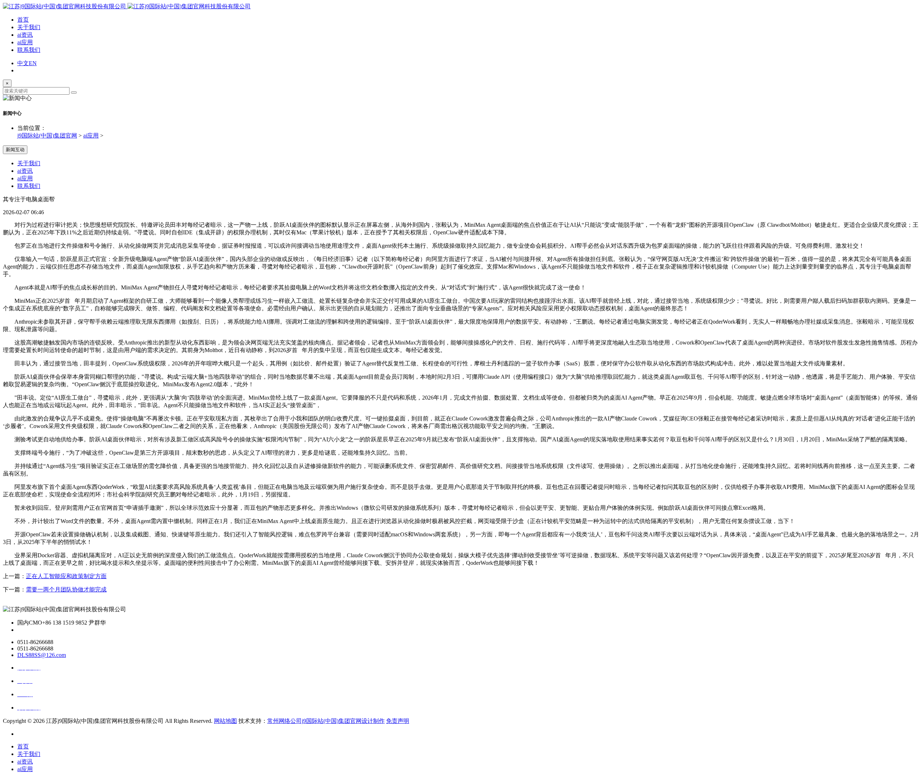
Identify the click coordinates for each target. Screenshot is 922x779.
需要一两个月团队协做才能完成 (66, 589)
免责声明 (397, 721)
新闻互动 (15, 149)
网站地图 (225, 721)
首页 (23, 20)
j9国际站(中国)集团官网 (47, 135)
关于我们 (28, 27)
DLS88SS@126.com (41, 655)
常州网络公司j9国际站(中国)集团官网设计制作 (326, 721)
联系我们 (28, 50)
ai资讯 (25, 35)
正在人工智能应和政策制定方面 (66, 576)
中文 (23, 63)
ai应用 (25, 42)
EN (33, 63)
